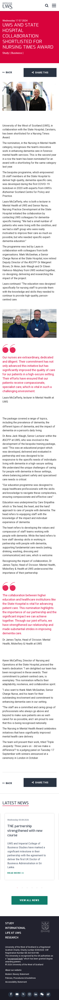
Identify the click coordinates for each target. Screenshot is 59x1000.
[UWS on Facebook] (10, 994)
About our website (13, 970)
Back (9, 72)
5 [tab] (37, 888)
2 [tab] (22, 888)
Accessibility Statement (16, 982)
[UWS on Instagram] (29, 994)
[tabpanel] (29, 846)
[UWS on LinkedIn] (35, 994)
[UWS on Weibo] (48, 994)
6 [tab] (41, 888)
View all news (29, 900)
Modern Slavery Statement (17, 974)
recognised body (15, 959)
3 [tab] (27, 888)
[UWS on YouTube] (17, 994)
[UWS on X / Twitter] (23, 994)
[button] (46, 5)
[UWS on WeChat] (42, 994)
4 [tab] (32, 888)
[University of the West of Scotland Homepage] (7, 6)
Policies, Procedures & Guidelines (20, 978)
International (15, 928)
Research (11, 937)
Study (9, 923)
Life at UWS (13, 933)
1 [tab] (17, 888)
